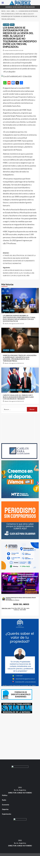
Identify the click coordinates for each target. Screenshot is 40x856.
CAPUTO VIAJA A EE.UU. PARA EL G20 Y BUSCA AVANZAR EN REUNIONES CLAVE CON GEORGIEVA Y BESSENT (18, 397)
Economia (13, 390)
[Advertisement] (20, 736)
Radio (4, 800)
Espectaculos (6, 814)
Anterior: (19, 258)
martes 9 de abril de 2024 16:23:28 (14, 50)
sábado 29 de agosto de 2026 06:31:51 (14, 363)
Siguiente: (18, 271)
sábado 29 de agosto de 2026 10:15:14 (14, 323)
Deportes (5, 809)
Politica (12, 24)
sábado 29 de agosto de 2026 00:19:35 (14, 401)
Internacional (20, 390)
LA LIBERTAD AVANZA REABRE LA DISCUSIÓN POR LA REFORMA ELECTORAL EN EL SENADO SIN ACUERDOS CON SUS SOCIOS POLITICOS (19, 318)
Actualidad (6, 24)
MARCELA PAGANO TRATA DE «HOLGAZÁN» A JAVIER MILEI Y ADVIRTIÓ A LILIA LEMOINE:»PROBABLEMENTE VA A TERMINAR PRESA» (20, 358)
